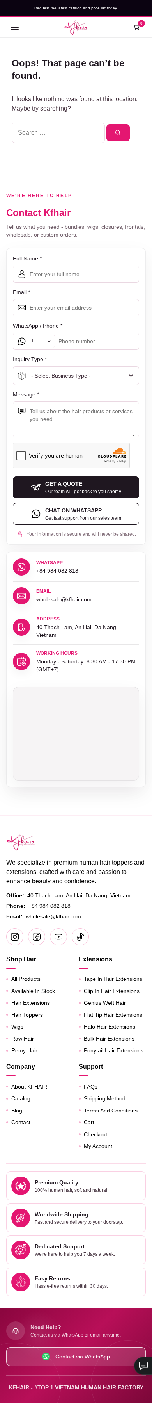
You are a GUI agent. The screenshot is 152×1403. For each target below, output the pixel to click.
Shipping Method (104, 1098)
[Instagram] (14, 936)
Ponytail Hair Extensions (113, 1050)
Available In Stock (33, 991)
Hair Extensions (30, 1003)
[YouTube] (58, 936)
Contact (20, 1122)
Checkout (95, 1134)
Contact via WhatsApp (82, 1356)
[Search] (118, 132)
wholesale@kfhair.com (53, 916)
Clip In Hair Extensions (112, 991)
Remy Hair (24, 1050)
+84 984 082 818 (49, 906)
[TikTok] (80, 936)
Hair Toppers (27, 1015)
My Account (98, 1146)
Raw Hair (22, 1039)
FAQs (90, 1087)
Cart (89, 1122)
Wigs (17, 1026)
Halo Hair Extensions (109, 1026)
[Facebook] (36, 936)
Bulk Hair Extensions (109, 1039)
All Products (26, 979)
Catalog (20, 1098)
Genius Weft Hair (105, 1003)
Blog (16, 1110)
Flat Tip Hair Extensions (113, 1015)
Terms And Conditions (111, 1110)
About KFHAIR (29, 1087)
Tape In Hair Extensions (113, 979)
